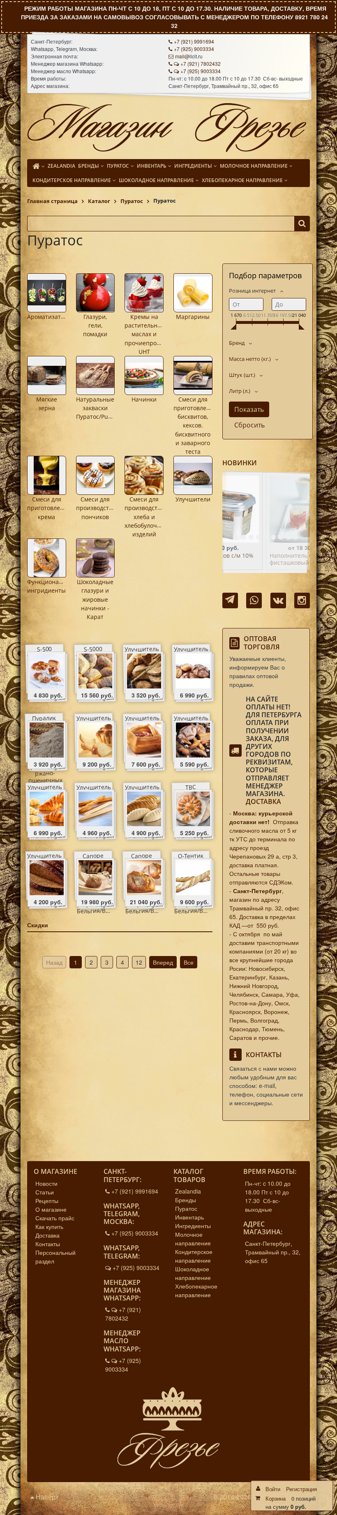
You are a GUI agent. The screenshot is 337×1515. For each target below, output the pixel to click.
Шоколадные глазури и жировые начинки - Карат (95, 599)
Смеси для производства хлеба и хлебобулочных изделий (146, 516)
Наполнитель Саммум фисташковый (258, 559)
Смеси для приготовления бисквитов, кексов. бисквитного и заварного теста (195, 425)
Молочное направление (193, 1238)
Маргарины (193, 317)
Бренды (185, 1200)
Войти (272, 1489)
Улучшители (192, 499)
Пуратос (186, 1208)
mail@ (182, 56)
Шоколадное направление (193, 1273)
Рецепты (46, 1200)
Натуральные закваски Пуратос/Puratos (99, 408)
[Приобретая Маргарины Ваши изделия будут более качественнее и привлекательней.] (192, 292)
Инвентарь (189, 1217)
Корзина (275, 1498)
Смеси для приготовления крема (49, 508)
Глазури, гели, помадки (95, 325)
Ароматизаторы (49, 317)
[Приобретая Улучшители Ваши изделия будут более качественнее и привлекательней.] (192, 475)
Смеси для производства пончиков (95, 508)
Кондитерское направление (193, 1255)
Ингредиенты (193, 1226)
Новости (46, 1183)
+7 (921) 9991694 (194, 41)
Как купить (49, 1226)
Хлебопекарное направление (196, 1290)
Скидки (37, 925)
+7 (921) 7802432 (200, 63)
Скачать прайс (54, 1218)
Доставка (263, 801)
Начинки (144, 399)
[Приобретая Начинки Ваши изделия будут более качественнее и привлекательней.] (144, 375)
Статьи (44, 1192)
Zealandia (188, 1191)
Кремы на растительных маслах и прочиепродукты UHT (149, 334)
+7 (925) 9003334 (194, 48)
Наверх (46, 1496)
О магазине (51, 1209)
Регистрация (301, 1489)
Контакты (47, 1244)
